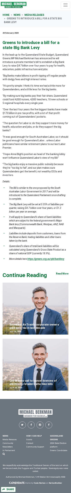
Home (6, 15)
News (17, 15)
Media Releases (34, 15)
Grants (29, 439)
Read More (62, 273)
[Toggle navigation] (65, 5)
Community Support (35, 447)
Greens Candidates (58, 450)
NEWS (5, 436)
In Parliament (9, 450)
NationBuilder (55, 483)
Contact (29, 443)
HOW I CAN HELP (34, 436)
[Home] (14, 5)
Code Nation (39, 483)
